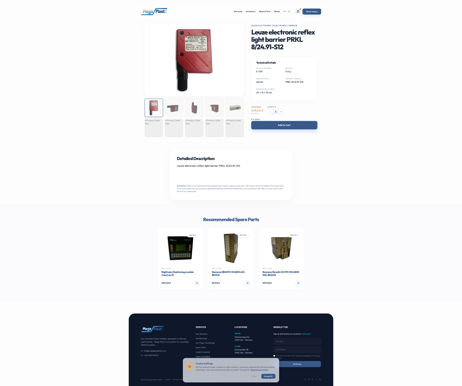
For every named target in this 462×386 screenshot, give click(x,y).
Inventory (250, 11)
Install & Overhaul (203, 352)
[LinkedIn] (320, 379)
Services (238, 11)
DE (289, 11)
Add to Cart (284, 125)
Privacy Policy (178, 379)
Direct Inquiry (312, 12)
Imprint (167, 379)
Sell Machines (201, 338)
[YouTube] (309, 379)
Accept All (268, 376)
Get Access (297, 364)
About (277, 11)
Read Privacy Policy (259, 370)
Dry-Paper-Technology (205, 343)
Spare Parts (264, 11)
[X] (313, 379)
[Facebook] (305, 379)
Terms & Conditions (303, 356)
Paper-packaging (203, 356)
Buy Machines (202, 334)
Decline (254, 376)
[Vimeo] (316, 379)
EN (285, 11)
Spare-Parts (201, 347)
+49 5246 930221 (149, 355)
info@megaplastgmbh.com (153, 351)
